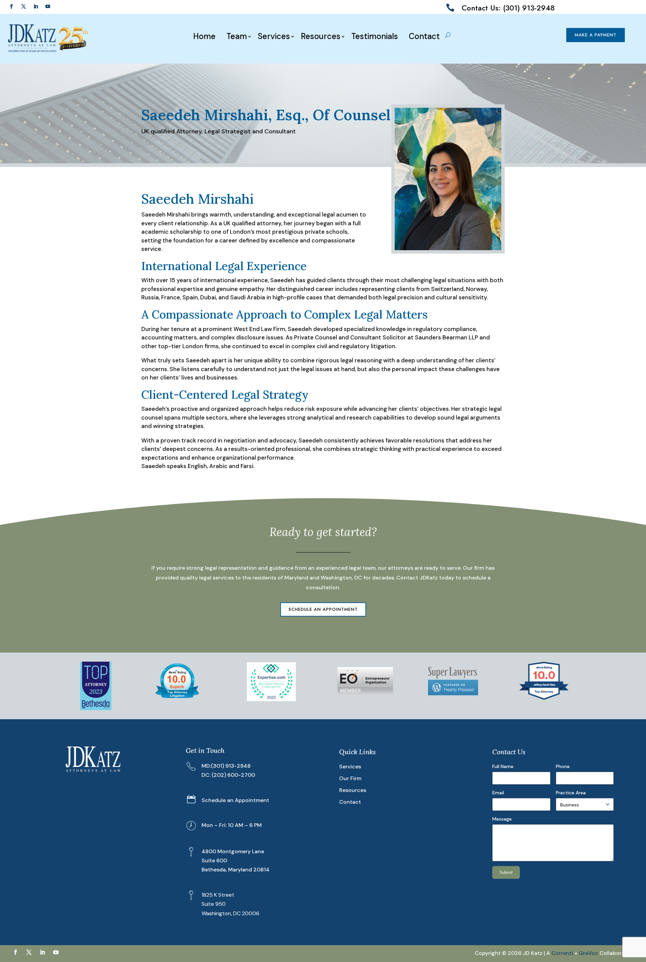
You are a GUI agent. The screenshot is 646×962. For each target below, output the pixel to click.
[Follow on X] (23, 6)
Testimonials (374, 36)
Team (236, 36)
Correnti (562, 953)
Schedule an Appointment (323, 609)
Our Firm (350, 778)
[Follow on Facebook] (11, 6)
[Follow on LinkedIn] (35, 6)
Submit (506, 872)
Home (204, 36)
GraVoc (588, 953)
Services (274, 36)
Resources (320, 36)
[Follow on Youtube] (47, 6)
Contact (424, 36)
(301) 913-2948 (231, 765)
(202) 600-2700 (233, 774)
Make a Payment (595, 35)
